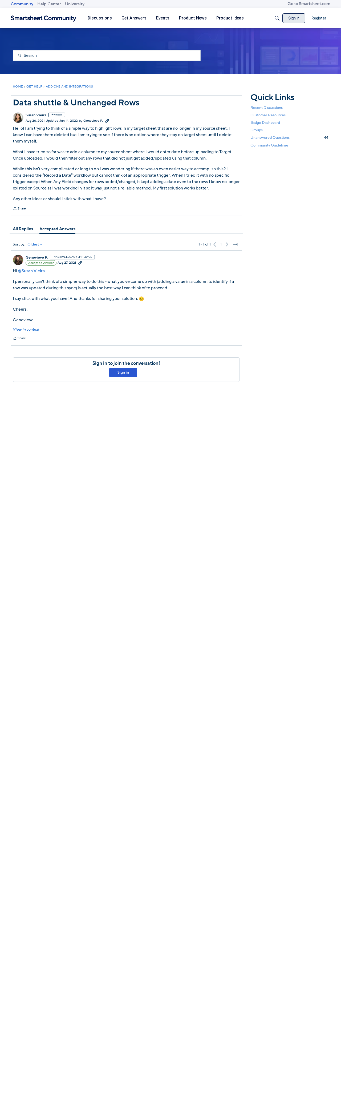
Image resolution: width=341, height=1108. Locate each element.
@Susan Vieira (31, 271)
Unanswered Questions (289, 137)
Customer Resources (268, 115)
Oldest (33, 244)
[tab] (23, 229)
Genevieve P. (93, 120)
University (74, 4)
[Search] (277, 18)
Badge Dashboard (265, 122)
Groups (256, 130)
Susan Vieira (36, 115)
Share (19, 209)
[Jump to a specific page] (235, 244)
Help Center (49, 4)
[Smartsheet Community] (43, 18)
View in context (26, 329)
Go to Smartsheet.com (308, 4)
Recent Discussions (266, 107)
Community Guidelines (269, 145)
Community (22, 4)
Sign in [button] (123, 372)
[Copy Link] (107, 120)
